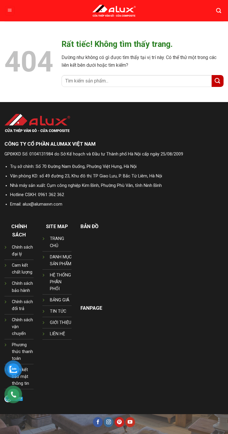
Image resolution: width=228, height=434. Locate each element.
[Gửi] (218, 81)
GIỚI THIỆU (60, 322)
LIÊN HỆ (57, 333)
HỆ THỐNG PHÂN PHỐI (60, 282)
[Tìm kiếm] (219, 11)
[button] (10, 11)
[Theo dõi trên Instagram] (108, 422)
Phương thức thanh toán (22, 351)
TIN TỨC (58, 311)
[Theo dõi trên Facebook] (98, 422)
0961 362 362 (51, 194)
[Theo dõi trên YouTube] (130, 422)
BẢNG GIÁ (59, 300)
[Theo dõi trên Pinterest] (119, 422)
